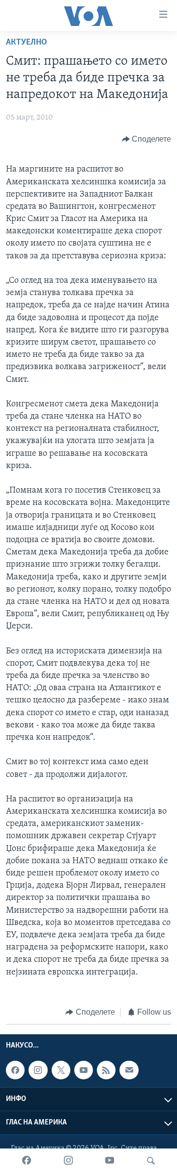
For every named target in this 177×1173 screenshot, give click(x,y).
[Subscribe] (128, 1070)
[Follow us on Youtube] (83, 1070)
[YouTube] (109, 1160)
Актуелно (26, 42)
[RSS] (106, 1070)
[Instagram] (68, 1160)
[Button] (147, 139)
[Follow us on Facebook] (15, 1070)
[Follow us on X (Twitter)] (61, 1070)
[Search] (151, 1160)
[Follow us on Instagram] (38, 1070)
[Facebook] (26, 1160)
